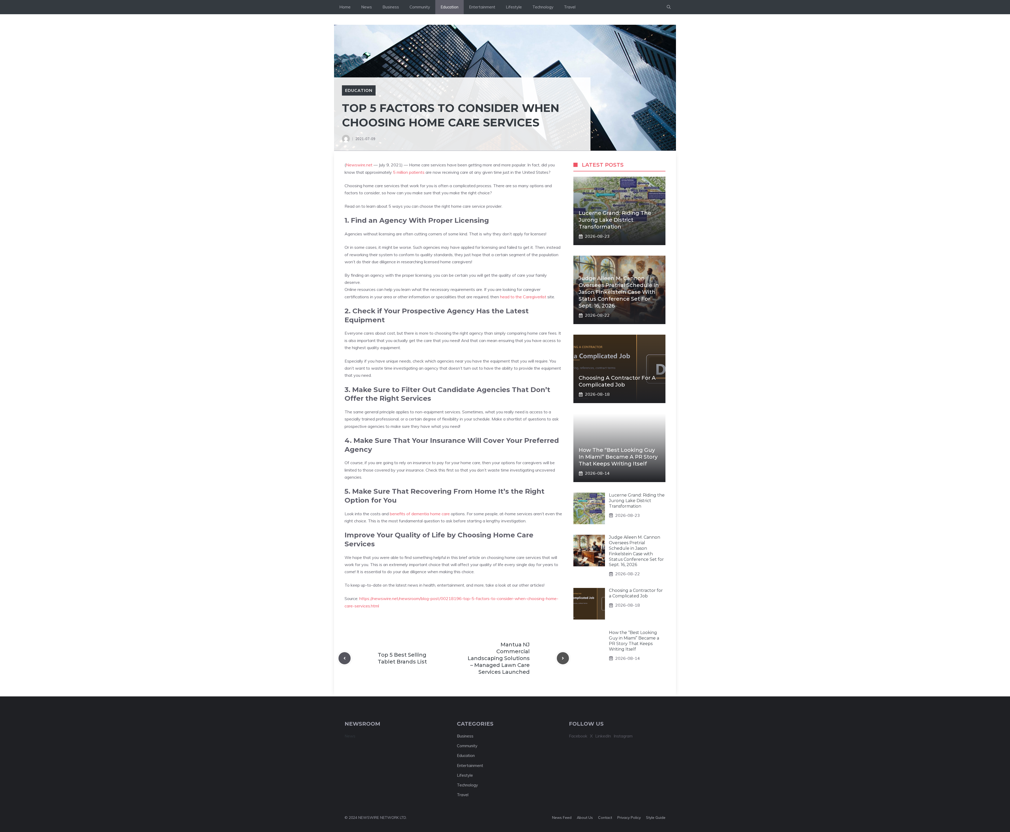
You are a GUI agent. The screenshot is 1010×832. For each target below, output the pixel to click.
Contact (605, 817)
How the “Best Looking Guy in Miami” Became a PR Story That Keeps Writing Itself (618, 457)
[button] (668, 7)
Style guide (655, 817)
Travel (569, 6)
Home (345, 6)
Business (390, 6)
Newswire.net (359, 164)
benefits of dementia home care (420, 513)
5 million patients (409, 172)
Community (420, 6)
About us (585, 817)
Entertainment (482, 6)
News (366, 6)
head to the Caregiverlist (523, 296)
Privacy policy (629, 817)
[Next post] (563, 658)
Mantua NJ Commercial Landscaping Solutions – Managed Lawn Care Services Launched (499, 658)
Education (449, 6)
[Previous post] (344, 658)
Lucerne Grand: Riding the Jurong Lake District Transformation (615, 220)
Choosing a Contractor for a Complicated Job (636, 593)
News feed (562, 817)
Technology (542, 6)
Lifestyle (514, 6)
